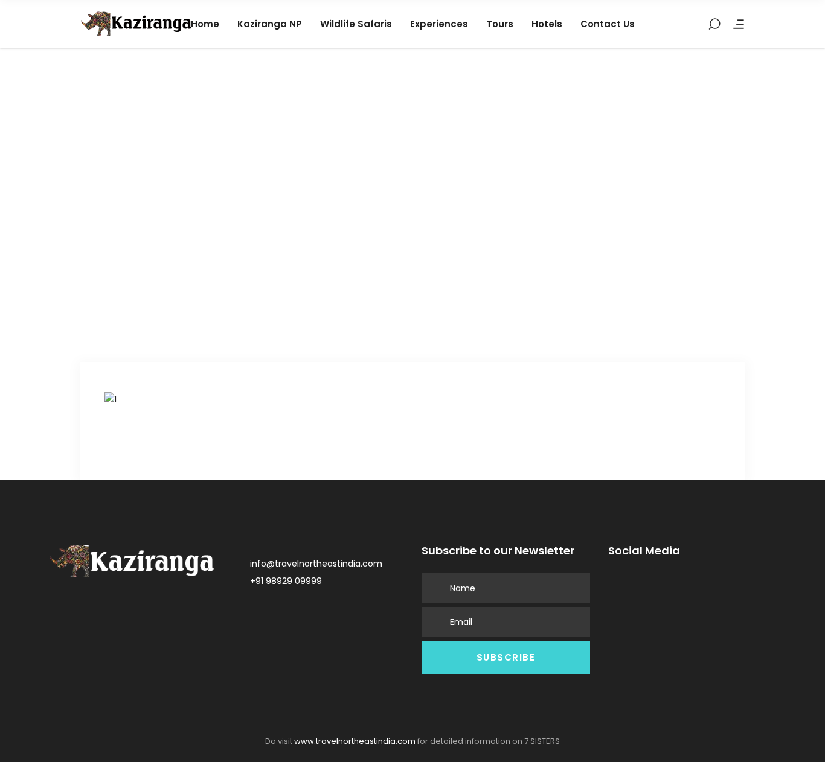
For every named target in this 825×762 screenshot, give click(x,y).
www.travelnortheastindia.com (355, 741)
